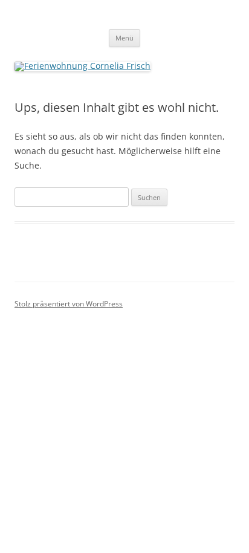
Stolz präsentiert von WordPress (69, 304)
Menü (124, 37)
